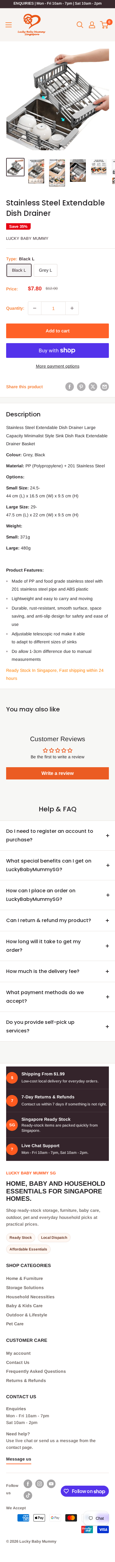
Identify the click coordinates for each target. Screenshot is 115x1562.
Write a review (57, 773)
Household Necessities (30, 1296)
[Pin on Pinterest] (81, 386)
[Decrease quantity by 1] (34, 308)
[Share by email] (104, 386)
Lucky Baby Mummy (27, 238)
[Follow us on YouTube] (51, 1483)
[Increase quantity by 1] (72, 308)
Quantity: (15, 308)
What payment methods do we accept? (45, 997)
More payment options (57, 366)
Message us (18, 1459)
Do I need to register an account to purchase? (49, 835)
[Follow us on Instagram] (39, 1483)
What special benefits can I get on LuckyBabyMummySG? (48, 865)
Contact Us (17, 1362)
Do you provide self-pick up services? (40, 1026)
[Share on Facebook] (69, 386)
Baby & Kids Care (24, 1305)
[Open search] (80, 24)
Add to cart (58, 330)
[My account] (92, 24)
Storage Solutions (25, 1287)
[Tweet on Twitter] (93, 386)
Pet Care (15, 1323)
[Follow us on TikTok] (28, 1495)
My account (18, 1353)
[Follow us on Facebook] (28, 1483)
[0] (104, 25)
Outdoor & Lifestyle (26, 1314)
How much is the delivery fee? (42, 971)
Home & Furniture (24, 1278)
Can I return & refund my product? (48, 920)
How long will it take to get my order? (43, 946)
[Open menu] (9, 24)
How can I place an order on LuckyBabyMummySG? (40, 895)
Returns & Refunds (26, 1380)
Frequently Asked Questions (36, 1371)
